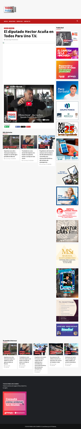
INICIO (6, 21)
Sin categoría (13, 147)
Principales (11, 28)
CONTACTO (27, 21)
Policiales (52, 351)
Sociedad (24, 147)
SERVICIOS (20, 21)
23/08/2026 (14, 158)
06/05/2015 (15, 39)
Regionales (30, 145)
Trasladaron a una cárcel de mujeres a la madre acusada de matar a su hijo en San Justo (28, 154)
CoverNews (44, 426)
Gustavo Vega (8, 39)
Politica (6, 28)
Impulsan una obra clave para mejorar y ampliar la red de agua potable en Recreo (10, 153)
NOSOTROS (12, 21)
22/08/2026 (53, 365)
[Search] (77, 21)
